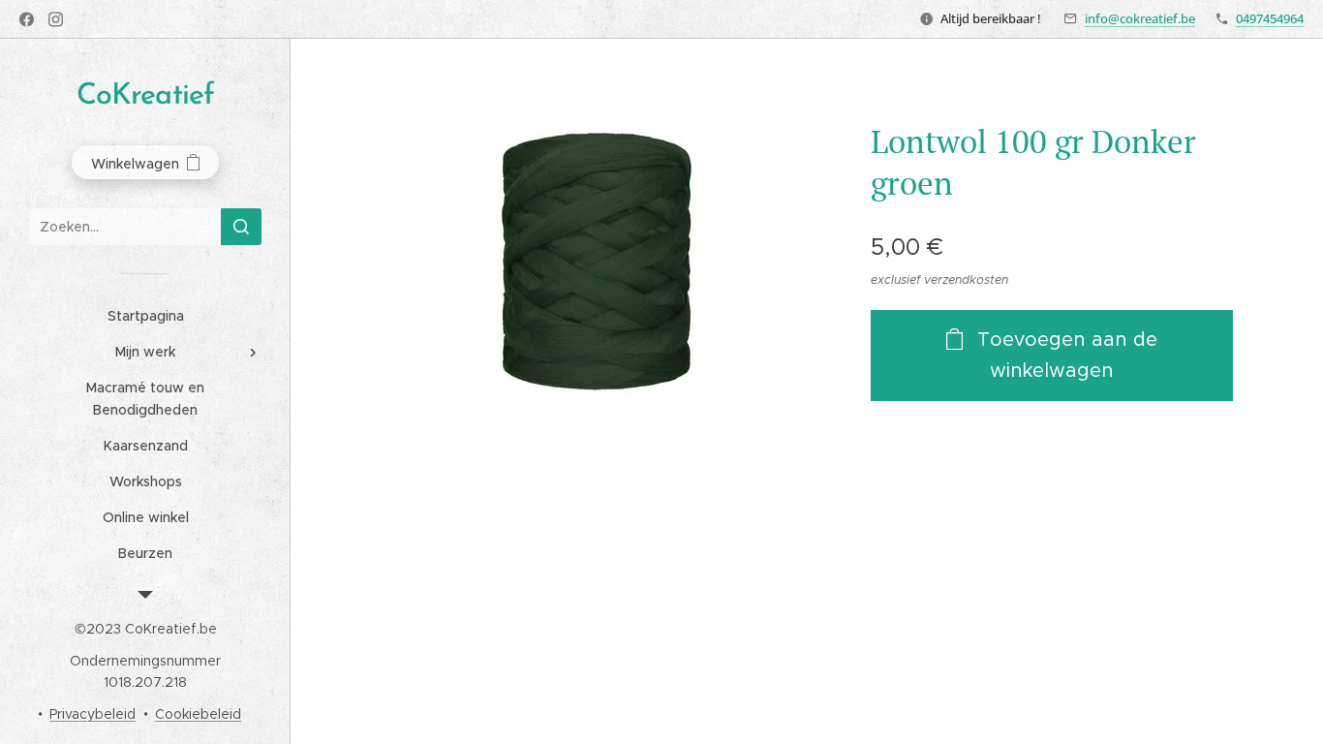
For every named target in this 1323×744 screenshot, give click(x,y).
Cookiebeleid (198, 714)
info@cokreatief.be (1140, 18)
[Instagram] (56, 19)
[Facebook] (27, 19)
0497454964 (1270, 18)
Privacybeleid (92, 714)
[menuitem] (145, 316)
